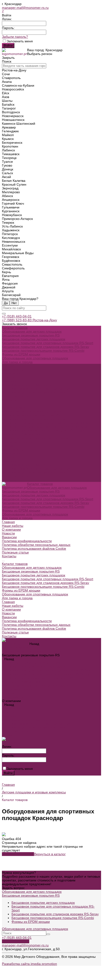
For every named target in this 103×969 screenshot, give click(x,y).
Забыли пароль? (15, 37)
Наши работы (12, 449)
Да (6, 303)
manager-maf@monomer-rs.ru (25, 8)
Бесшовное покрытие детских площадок (33, 339)
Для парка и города (17, 362)
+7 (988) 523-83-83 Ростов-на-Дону (29, 320)
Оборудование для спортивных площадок (35, 358)
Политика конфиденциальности (27, 385)
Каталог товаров (15, 408)
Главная (8, 446)
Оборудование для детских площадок (32, 331)
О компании (11, 453)
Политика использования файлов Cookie (34, 392)
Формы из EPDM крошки (21, 354)
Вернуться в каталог (50, 854)
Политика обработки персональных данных (36, 389)
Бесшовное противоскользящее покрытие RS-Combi (43, 350)
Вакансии (9, 381)
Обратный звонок (15, 941)
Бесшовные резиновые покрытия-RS (31, 335)
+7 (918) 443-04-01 (17, 316)
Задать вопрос (13, 888)
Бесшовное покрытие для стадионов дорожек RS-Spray (45, 347)
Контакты (9, 480)
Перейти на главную (18, 854)
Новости (8, 377)
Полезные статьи (15, 476)
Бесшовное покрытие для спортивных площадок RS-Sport (47, 343)
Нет (14, 303)
